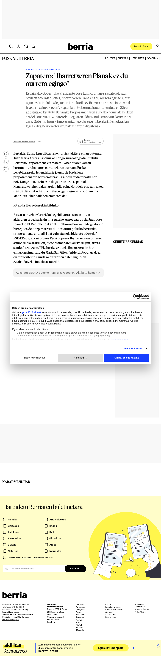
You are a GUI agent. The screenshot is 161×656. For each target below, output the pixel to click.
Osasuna (152, 58)
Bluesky (79, 627)
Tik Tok (79, 625)
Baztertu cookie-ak (34, 357)
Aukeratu (79, 357)
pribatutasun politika (31, 557)
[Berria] (14, 597)
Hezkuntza (137, 58)
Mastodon (80, 630)
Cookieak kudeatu (133, 348)
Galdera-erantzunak (55, 617)
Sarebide (51, 622)
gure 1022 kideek (31, 312)
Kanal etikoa (110, 617)
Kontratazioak (53, 619)
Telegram (80, 609)
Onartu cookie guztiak (126, 357)
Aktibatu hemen (86, 272)
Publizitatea (52, 614)
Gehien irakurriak (128, 241)
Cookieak (109, 612)
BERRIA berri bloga (55, 612)
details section (119, 339)
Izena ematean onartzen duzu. (31, 557)
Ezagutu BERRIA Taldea (57, 609)
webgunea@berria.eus (23, 614)
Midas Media (139, 612)
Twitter (79, 612)
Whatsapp (80, 607)
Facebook (80, 614)
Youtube (79, 620)
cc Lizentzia (110, 614)
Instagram (80, 617)
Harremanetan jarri (10, 619)
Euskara (123, 58)
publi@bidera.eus (21, 617)
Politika (110, 58)
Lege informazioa (112, 607)
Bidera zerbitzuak (142, 609)
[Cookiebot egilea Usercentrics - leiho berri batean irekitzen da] (135, 296)
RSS (78, 622)
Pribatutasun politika (114, 609)
